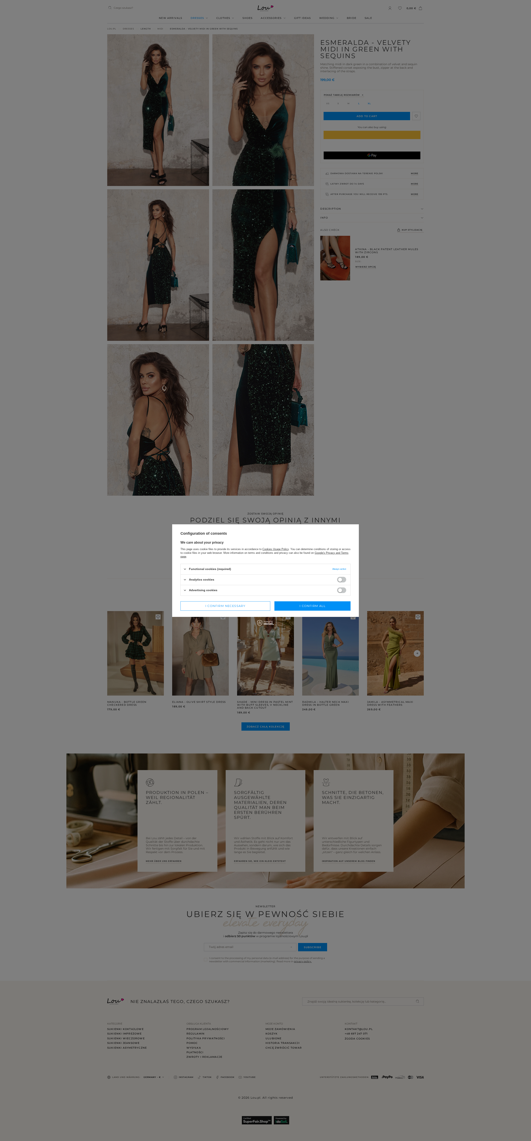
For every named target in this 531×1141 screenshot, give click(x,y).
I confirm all (312, 606)
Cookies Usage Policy (275, 548)
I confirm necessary (225, 606)
